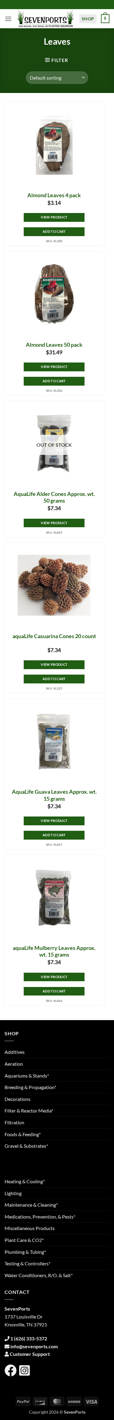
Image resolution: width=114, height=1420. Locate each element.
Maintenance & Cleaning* (31, 1205)
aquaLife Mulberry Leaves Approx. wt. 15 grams (54, 951)
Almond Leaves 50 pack (54, 345)
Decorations (17, 1099)
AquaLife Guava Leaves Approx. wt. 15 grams (54, 795)
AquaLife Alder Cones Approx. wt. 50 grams (54, 497)
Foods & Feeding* (23, 1134)
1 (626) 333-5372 (28, 1338)
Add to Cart (54, 231)
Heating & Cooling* (25, 1181)
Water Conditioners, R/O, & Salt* (39, 1275)
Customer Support (30, 1354)
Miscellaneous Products (30, 1228)
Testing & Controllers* (27, 1263)
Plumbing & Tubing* (25, 1252)
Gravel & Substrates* (26, 1146)
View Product (54, 217)
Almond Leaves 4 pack (54, 195)
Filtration (14, 1122)
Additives (15, 1052)
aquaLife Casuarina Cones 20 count (54, 636)
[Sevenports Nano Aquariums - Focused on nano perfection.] (45, 18)
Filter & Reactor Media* (29, 1110)
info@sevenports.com (34, 1346)
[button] (8, 18)
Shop (88, 18)
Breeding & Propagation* (30, 1087)
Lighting (13, 1193)
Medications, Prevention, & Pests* (40, 1216)
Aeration (14, 1064)
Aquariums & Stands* (27, 1075)
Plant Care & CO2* (24, 1240)
